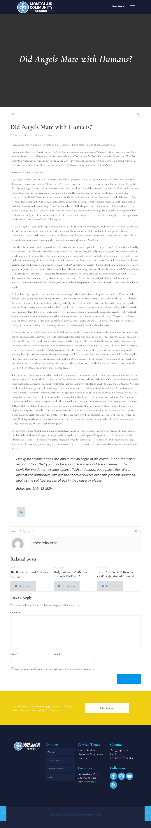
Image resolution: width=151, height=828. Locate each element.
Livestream (53, 760)
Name (14, 653)
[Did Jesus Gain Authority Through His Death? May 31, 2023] (148, 813)
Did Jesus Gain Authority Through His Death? (70, 574)
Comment (16, 612)
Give (50, 776)
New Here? (119, 6)
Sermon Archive (56, 768)
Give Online (107, 708)
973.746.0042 (121, 750)
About (51, 751)
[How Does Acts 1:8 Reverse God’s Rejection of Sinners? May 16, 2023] (3, 813)
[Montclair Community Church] (35, 7)
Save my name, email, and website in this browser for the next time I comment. (54, 668)
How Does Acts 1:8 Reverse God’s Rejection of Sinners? (115, 574)
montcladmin (34, 135)
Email (58, 653)
